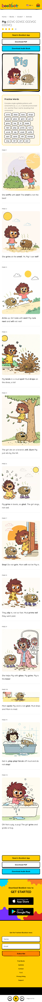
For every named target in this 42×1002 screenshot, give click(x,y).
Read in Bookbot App (21, 35)
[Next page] (22, 998)
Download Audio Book (21, 48)
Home (4, 17)
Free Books (21, 961)
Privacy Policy (21, 976)
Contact (21, 969)
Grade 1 (20, 17)
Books (12, 17)
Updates (21, 965)
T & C (21, 972)
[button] (38, 5)
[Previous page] (10, 998)
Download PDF (21, 42)
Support (21, 980)
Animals (29, 17)
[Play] (16, 998)
